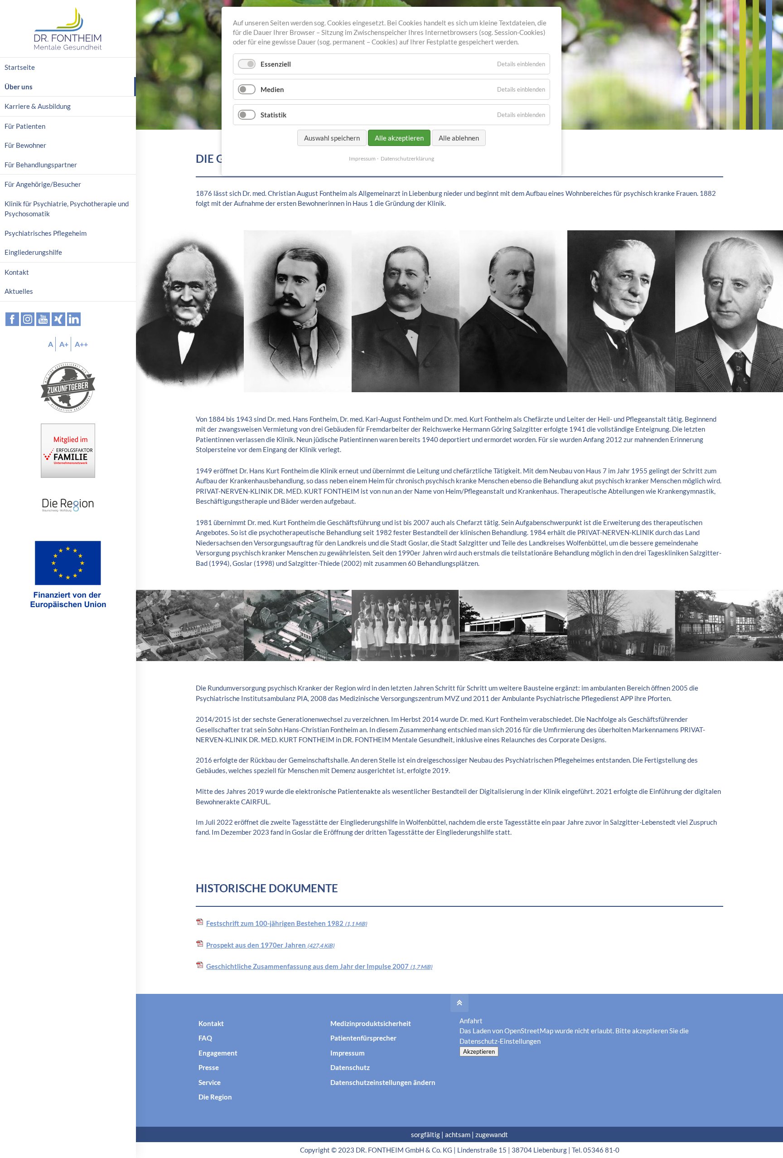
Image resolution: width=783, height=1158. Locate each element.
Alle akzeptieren (399, 138)
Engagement (217, 1053)
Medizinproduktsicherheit (370, 1023)
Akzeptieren (479, 1051)
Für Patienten (25, 126)
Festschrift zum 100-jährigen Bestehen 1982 (286, 923)
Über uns (19, 87)
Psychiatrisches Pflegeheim (46, 233)
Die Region (215, 1097)
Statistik (273, 115)
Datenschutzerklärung (407, 158)
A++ (81, 344)
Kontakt (211, 1023)
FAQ (205, 1038)
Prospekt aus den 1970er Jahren (270, 945)
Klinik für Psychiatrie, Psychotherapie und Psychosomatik (67, 208)
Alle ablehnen (459, 138)
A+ (63, 344)
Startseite (20, 67)
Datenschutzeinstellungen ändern (382, 1082)
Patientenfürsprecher (363, 1038)
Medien (272, 89)
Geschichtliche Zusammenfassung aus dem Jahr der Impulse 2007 (319, 966)
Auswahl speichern (332, 138)
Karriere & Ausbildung (38, 106)
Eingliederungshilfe (33, 252)
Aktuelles (19, 291)
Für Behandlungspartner (41, 165)
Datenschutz (350, 1067)
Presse (208, 1067)
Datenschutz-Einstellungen (500, 1041)
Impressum (347, 1053)
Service (209, 1082)
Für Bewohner (25, 145)
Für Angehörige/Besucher (43, 184)
